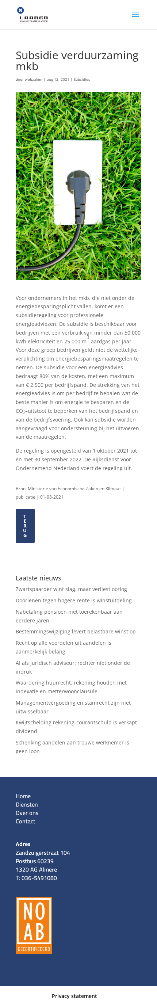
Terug (25, 525)
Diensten (27, 804)
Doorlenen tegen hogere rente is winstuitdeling (74, 600)
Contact (25, 821)
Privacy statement (74, 995)
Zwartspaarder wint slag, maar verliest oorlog (71, 589)
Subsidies (82, 79)
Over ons (27, 812)
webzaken (33, 79)
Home (23, 795)
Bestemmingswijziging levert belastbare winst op (76, 631)
